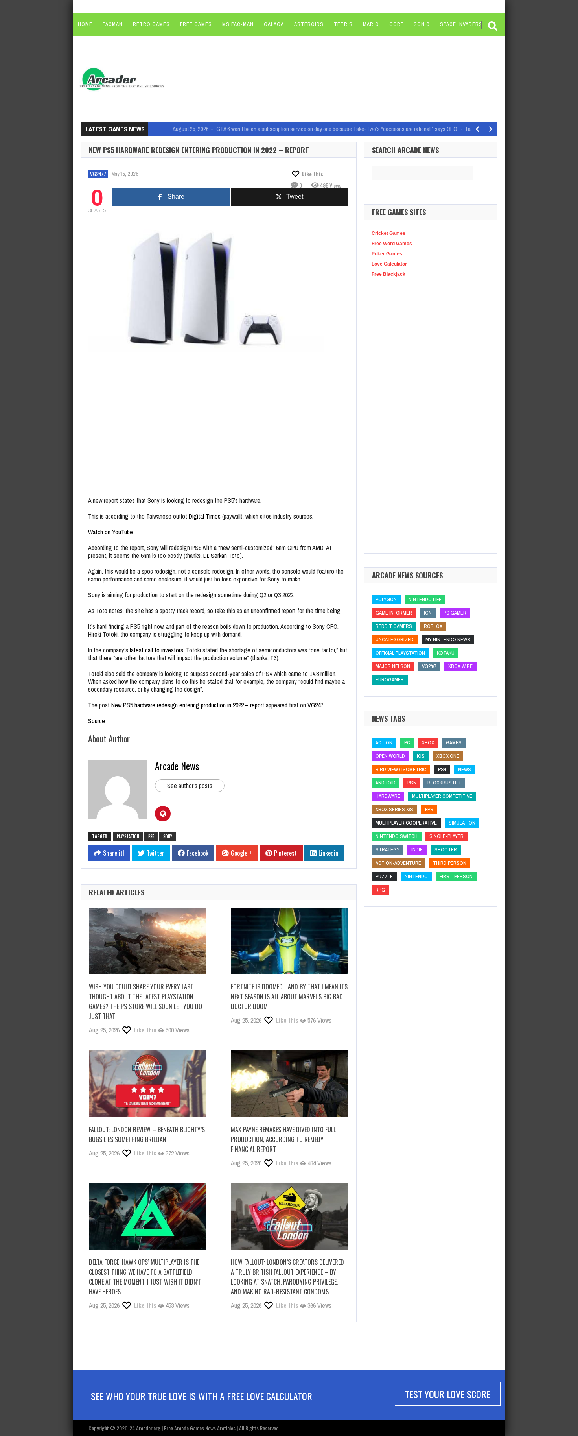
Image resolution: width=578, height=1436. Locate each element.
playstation (128, 836)
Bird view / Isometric (401, 769)
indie (417, 849)
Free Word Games (392, 243)
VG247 (315, 705)
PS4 (442, 769)
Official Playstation (400, 653)
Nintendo (416, 876)
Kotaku (446, 653)
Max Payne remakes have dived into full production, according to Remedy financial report (283, 1139)
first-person (456, 876)
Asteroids (309, 24)
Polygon (386, 599)
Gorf (396, 24)
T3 (273, 657)
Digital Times (205, 516)
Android (386, 782)
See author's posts (189, 785)
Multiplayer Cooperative (406, 823)
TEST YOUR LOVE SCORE (447, 1394)
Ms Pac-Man (238, 24)
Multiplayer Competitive (442, 796)
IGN (428, 612)
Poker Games (387, 254)
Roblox (433, 626)
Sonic (422, 24)
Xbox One (447, 756)
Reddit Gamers (394, 626)
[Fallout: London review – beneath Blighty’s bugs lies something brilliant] (147, 1083)
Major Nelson (393, 666)
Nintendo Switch (397, 836)
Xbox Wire (460, 666)
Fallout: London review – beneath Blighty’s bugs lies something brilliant (147, 1134)
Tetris (343, 24)
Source (96, 720)
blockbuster (444, 782)
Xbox (428, 742)
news (464, 769)
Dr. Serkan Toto (221, 555)
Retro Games (151, 24)
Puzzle (384, 876)
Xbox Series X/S (394, 809)
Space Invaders (461, 24)
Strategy (387, 849)
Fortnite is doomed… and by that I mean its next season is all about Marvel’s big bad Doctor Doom (289, 996)
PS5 (151, 836)
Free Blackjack (388, 274)
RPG (380, 889)
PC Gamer (455, 612)
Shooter (445, 849)
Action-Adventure (398, 863)
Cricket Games (388, 233)
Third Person (449, 863)
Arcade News (177, 766)
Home (85, 24)
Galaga (274, 24)
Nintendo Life (425, 599)
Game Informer (394, 612)
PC (407, 742)
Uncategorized (395, 639)
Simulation (462, 823)
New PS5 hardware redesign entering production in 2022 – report (187, 705)
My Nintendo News (447, 639)
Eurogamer (390, 679)
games (454, 742)
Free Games (196, 24)
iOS (421, 756)
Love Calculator (389, 264)
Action (384, 742)
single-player (446, 836)
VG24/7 (98, 174)
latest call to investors (156, 650)
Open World (390, 756)
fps (429, 809)
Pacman (113, 24)
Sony (167, 836)
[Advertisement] (321, 78)
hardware (388, 796)
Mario (371, 24)
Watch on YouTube (110, 532)
